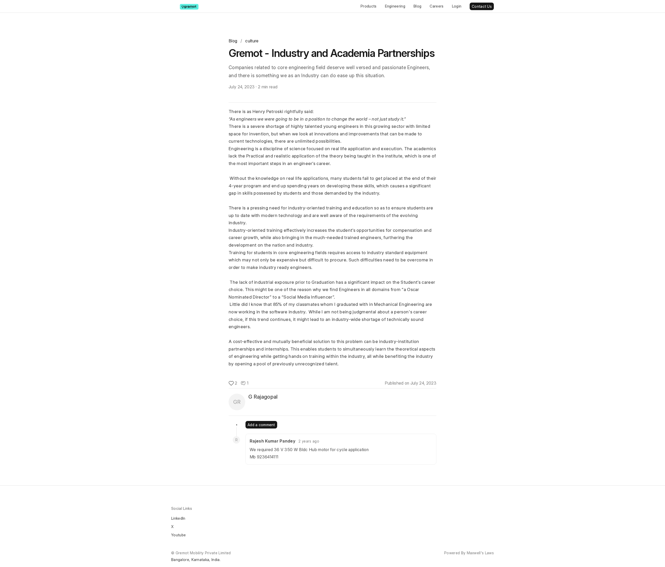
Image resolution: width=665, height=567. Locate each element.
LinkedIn (178, 518)
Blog (417, 6)
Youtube (178, 535)
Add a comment (261, 425)
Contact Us (482, 6)
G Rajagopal (263, 397)
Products (369, 6)
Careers (436, 6)
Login (457, 6)
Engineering (395, 6)
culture (251, 40)
